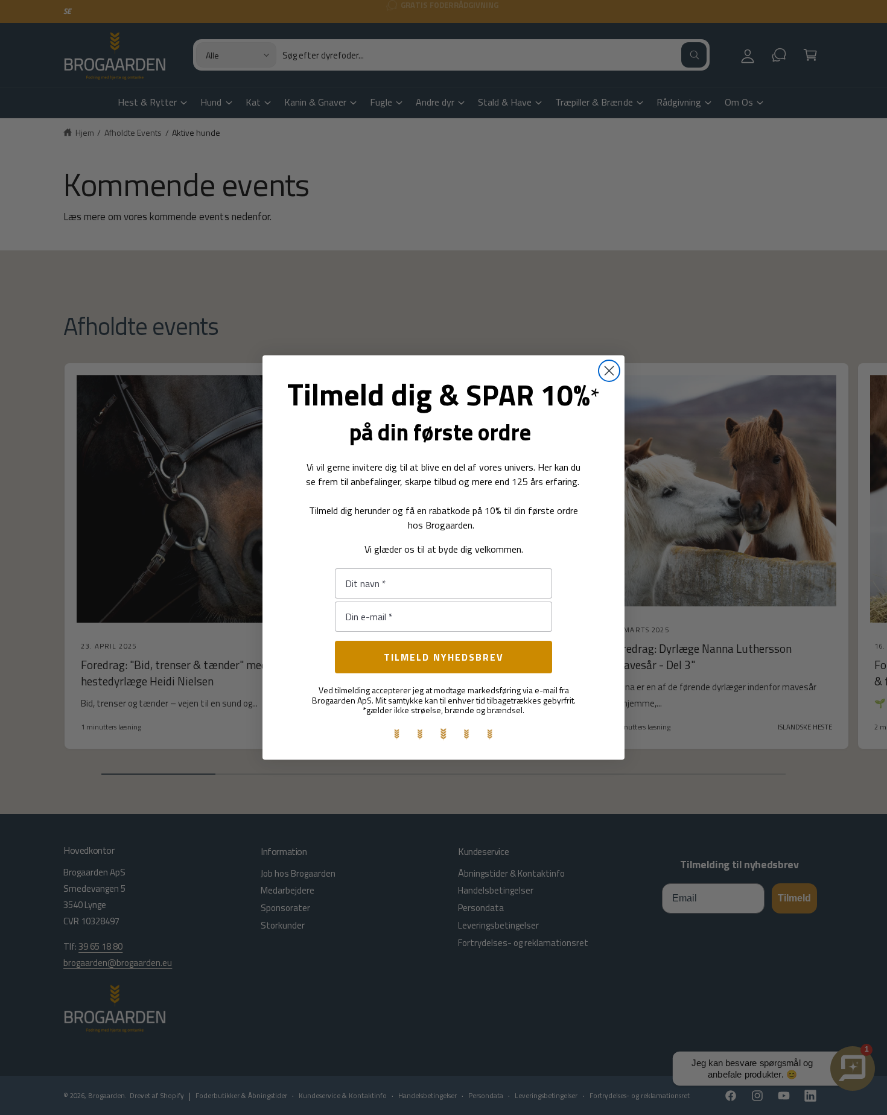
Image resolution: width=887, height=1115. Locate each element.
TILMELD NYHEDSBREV (444, 657)
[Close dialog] (609, 370)
